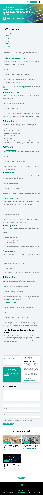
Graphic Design (26, 441)
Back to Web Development (9, 7)
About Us (15, 490)
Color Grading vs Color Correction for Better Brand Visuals (11, 465)
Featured (5, 352)
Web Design (6, 460)
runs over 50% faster (25, 86)
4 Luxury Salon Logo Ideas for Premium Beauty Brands (31, 446)
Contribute (18, 490)
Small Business (7, 441)
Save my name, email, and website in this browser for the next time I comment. (18, 420)
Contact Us (22, 490)
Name (4, 403)
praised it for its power (11, 299)
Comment (4, 388)
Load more (21, 477)
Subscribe (33, 1)
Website (4, 414)
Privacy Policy (27, 490)
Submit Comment (7, 423)
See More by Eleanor (28, 380)
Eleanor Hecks (10, 18)
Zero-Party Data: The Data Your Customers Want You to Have (12, 446)
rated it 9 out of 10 (26, 113)
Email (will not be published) (8, 408)
